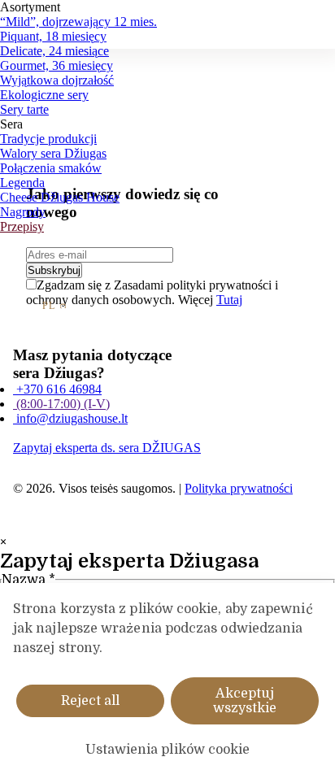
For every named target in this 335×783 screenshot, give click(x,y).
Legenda (22, 182)
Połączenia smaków (51, 168)
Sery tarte (24, 109)
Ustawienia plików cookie (167, 749)
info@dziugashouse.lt (70, 418)
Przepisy (22, 226)
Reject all (90, 701)
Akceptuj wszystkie (244, 701)
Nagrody (23, 212)
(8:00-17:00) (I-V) (61, 404)
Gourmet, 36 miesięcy (56, 65)
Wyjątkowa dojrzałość (57, 80)
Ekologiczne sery (44, 95)
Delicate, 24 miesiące (54, 51)
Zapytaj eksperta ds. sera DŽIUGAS (107, 448)
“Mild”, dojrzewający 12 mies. (78, 21)
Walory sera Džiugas (53, 153)
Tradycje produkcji (48, 139)
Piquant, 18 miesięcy (53, 36)
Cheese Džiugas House (60, 197)
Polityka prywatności (239, 488)
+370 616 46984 (57, 389)
